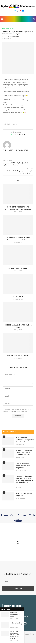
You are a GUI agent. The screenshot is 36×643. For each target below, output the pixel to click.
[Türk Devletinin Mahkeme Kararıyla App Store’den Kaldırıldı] (8, 441)
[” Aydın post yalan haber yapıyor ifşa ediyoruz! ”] (8, 466)
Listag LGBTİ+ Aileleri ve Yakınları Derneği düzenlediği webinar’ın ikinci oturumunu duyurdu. (24, 480)
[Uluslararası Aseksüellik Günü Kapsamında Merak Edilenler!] (18, 225)
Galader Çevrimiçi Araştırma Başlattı (16, 624)
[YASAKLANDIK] (18, 284)
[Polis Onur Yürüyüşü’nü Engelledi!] (8, 496)
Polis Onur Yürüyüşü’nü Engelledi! (24, 495)
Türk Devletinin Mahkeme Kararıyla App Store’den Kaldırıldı (25, 440)
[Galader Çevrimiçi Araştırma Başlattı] (5, 624)
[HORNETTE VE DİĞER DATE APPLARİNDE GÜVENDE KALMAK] (18, 194)
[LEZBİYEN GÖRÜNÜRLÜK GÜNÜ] (18, 343)
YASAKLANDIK (18, 296)
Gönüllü (7, 124)
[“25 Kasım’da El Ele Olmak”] (18, 255)
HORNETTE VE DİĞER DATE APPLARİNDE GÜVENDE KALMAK (24, 453)
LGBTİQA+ (16, 124)
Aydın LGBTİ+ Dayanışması (11, 36)
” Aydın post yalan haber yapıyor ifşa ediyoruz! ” (23, 466)
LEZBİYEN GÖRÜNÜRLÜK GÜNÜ (18, 356)
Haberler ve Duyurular (8, 28)
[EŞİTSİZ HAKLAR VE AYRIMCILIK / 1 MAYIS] (18, 312)
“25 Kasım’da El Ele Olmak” (18, 268)
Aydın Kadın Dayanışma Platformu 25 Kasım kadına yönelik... (15, 635)
